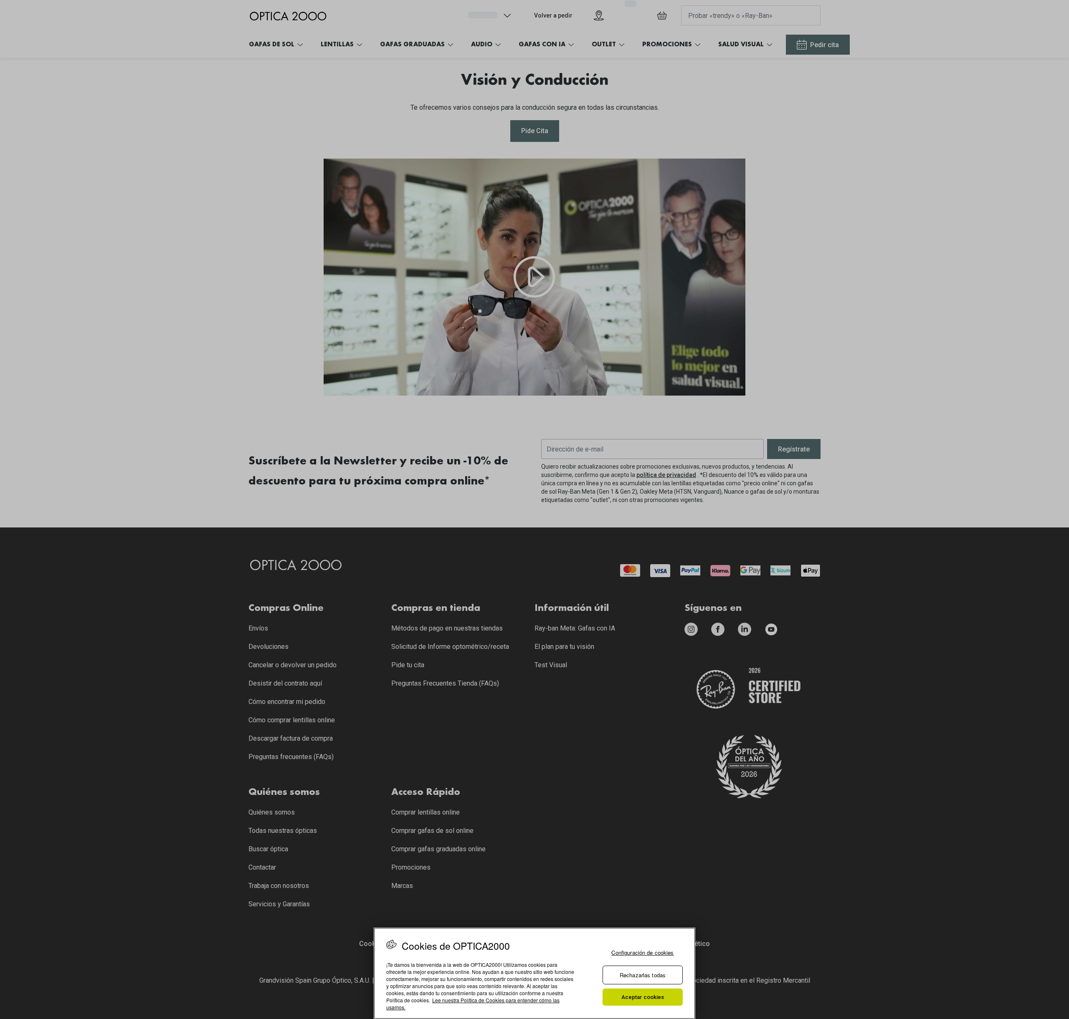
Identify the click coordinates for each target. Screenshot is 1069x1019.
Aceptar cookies (642, 997)
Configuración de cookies (642, 952)
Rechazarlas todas (643, 975)
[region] (534, 973)
